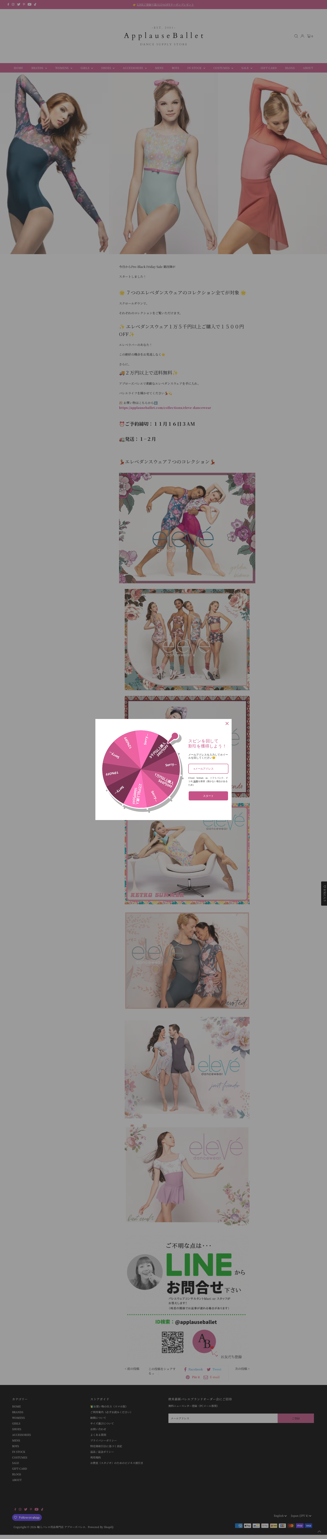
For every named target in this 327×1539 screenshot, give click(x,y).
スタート (208, 796)
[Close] (227, 723)
